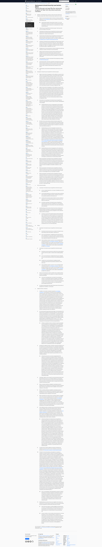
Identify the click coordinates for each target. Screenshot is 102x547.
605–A (29, 83)
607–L (28, 207)
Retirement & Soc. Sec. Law (32, 3)
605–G (29, 118)
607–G (29, 181)
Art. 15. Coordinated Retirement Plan (42, 3)
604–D (29, 41)
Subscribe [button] (27, 538)
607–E (28, 173)
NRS (67, 539)
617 (29, 238)
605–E (29, 110)
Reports (57, 542)
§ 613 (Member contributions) (54, 241)
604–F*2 (29, 58)
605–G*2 (29, 122)
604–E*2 (29, 49)
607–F (29, 176)
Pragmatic (68, 18)
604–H (29, 67)
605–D (29, 103)
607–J (29, 189)
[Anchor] (46, 20)
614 (28, 231)
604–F (29, 53)
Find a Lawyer (58, 535)
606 (28, 126)
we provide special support (46, 542)
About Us (57, 538)
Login (75, 1)
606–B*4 (29, 145)
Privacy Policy (58, 544)
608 (28, 210)
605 (28, 79)
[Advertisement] (71, 34)
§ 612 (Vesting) (47, 246)
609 (28, 212)
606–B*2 (29, 137)
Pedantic (67, 19)
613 (29, 222)
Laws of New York (38, 1)
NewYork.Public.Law (31, 1)
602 (28, 11)
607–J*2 (29, 195)
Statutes (68, 538)
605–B (29, 89)
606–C (29, 150)
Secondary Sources (59, 543)
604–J (29, 76)
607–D (28, 170)
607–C (28, 167)
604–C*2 (29, 33)
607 (29, 158)
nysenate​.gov (67, 13)
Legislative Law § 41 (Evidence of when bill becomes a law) (49, 39)
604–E (29, 45)
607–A (28, 161)
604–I (29, 72)
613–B (29, 228)
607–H (28, 184)
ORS (69, 542)
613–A (29, 225)
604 (29, 17)
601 (27, 8)
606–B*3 (29, 141)
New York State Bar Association (44, 535)
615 (27, 234)
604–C (29, 29)
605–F (28, 115)
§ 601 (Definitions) (47, 19)
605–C (29, 97)
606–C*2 (29, 155)
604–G (29, 63)
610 (27, 214)
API (56, 539)
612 (27, 220)
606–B (29, 133)
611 (28, 217)
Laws (27, 3)
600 (27, 6)
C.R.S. (68, 537)
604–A (29, 20)
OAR (67, 542)
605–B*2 (29, 93)
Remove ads (72, 1)
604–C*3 (29, 37)
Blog (56, 537)
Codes (68, 535)
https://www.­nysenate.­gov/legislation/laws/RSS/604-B (47, 527)
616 (29, 236)
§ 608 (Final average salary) (44, 59)
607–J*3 (28, 200)
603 (28, 14)
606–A (29, 129)
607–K (29, 203)
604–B (29, 25)
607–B (28, 164)
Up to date (67, 4)
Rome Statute (69, 544)
